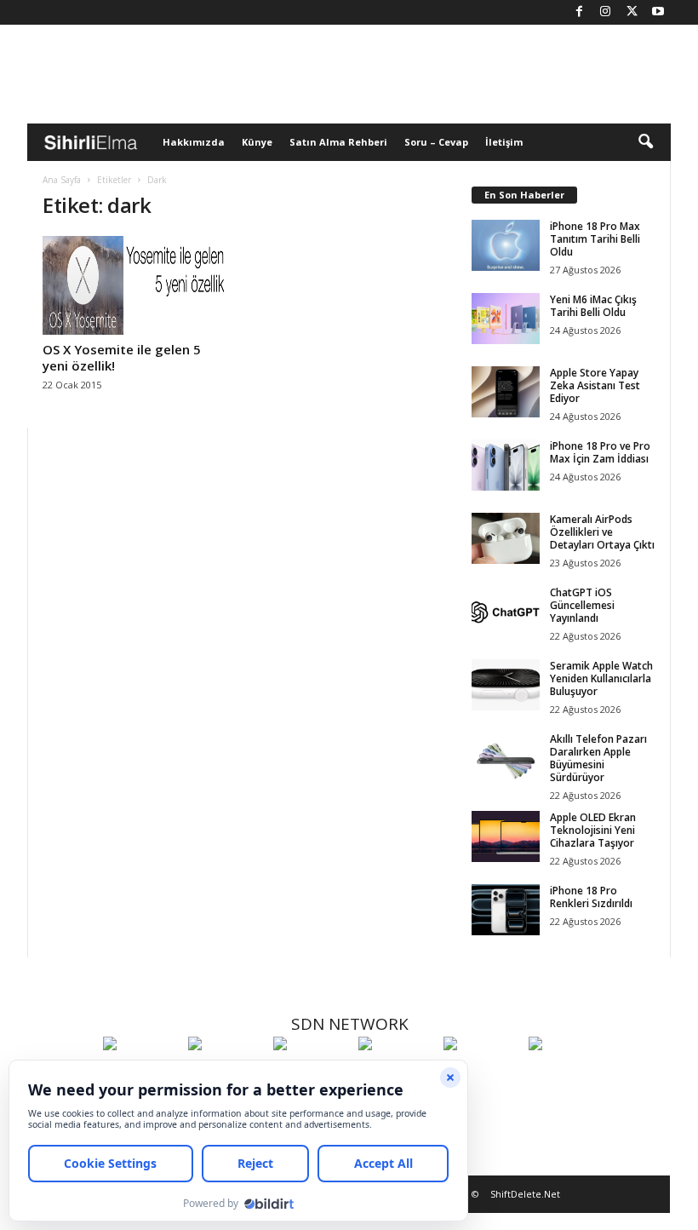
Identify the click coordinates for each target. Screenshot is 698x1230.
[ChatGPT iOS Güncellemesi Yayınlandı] (506, 611)
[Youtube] (658, 12)
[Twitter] (631, 12)
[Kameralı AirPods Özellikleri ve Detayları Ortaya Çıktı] (506, 538)
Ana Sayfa (62, 180)
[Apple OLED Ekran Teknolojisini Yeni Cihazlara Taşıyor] (506, 836)
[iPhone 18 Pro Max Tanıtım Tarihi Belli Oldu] (506, 245)
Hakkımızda (194, 141)
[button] (645, 142)
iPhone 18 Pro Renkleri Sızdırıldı (591, 897)
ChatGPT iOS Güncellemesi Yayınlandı (582, 605)
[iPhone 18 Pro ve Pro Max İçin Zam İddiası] (506, 465)
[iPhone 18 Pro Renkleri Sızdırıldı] (506, 909)
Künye (257, 141)
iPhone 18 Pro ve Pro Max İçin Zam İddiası (600, 452)
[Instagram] (605, 12)
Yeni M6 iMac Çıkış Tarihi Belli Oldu (593, 305)
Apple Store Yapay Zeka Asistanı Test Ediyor (595, 385)
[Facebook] (579, 12)
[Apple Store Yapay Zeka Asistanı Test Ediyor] (506, 391)
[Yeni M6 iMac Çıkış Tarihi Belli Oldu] (506, 318)
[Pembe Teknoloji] (481, 1075)
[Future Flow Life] (567, 1075)
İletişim (504, 141)
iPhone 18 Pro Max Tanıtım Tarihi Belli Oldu (595, 239)
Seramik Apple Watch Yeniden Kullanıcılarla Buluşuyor (601, 678)
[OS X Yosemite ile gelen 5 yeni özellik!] (135, 285)
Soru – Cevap (436, 141)
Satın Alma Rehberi (338, 141)
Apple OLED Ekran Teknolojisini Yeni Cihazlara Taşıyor (593, 830)
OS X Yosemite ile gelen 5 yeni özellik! (122, 357)
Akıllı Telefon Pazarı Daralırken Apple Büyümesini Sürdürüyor (598, 758)
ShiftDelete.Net (525, 1193)
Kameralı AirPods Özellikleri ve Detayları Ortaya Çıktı (602, 532)
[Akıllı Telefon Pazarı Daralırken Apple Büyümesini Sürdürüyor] (506, 758)
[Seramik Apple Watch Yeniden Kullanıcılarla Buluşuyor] (506, 684)
